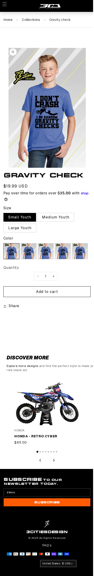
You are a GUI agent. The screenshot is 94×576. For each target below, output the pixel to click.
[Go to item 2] (38, 469)
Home (8, 20)
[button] (7, 6)
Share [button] (14, 326)
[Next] (52, 477)
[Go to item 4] (44, 469)
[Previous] (38, 477)
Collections (31, 20)
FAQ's (45, 563)
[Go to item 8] (55, 469)
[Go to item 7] (52, 469)
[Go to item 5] (46, 469)
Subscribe (45, 519)
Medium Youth (55, 217)
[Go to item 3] (41, 469)
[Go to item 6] (49, 469)
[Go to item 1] (36, 469)
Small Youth (19, 217)
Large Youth (19, 228)
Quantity (11, 267)
